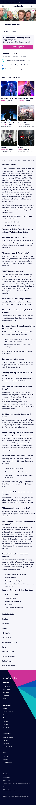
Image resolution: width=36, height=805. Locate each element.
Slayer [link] (4, 647)
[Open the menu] (3, 6)
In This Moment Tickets (12, 595)
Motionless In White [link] (8, 666)
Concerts (10, 160)
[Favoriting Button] (33, 11)
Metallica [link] (5, 619)
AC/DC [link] (4, 628)
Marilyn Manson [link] (7, 661)
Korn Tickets (9, 604)
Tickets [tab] (5, 31)
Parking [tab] (14, 31)
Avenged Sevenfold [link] (8, 656)
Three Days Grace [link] (8, 652)
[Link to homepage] (18, 6)
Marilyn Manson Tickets (13, 601)
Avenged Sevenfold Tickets (14, 607)
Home (3, 160)
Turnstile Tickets (10, 598)
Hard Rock (18, 160)
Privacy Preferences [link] (9, 790)
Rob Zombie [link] (6, 633)
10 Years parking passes (22, 378)
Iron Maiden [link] (6, 624)
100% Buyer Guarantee (20, 2)
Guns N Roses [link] (6, 638)
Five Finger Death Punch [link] (10, 642)
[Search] (31, 6)
